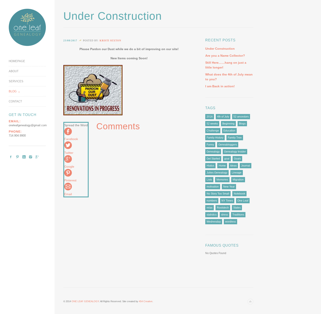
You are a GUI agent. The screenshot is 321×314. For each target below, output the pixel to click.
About (14, 71)
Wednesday (214, 221)
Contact (15, 101)
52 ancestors (241, 116)
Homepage (17, 61)
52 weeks (212, 123)
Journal (245, 165)
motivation (213, 186)
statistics (212, 214)
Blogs (242, 123)
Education (229, 130)
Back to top (250, 302)
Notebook (239, 193)
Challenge (213, 130)
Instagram (30, 157)
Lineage (237, 172)
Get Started (213, 158)
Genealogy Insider (235, 151)
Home (222, 165)
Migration (238, 179)
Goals (237, 158)
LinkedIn (24, 157)
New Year (229, 186)
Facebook (11, 157)
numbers (212, 200)
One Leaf (242, 200)
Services (16, 81)
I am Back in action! (220, 86)
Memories (222, 179)
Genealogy (213, 151)
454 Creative (145, 301)
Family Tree (235, 137)
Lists (209, 179)
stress (224, 214)
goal (227, 158)
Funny (210, 144)
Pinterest (17, 157)
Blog (13, 91)
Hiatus (210, 165)
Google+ (37, 157)
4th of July (223, 116)
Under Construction (220, 48)
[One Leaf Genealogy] (27, 27)
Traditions (238, 214)
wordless (230, 221)
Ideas (233, 165)
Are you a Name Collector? (225, 55)
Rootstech (223, 207)
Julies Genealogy (217, 172)
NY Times (227, 200)
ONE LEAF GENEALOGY (85, 301)
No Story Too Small (218, 193)
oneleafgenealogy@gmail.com (28, 125)
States (237, 207)
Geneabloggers (227, 144)
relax (209, 207)
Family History (215, 137)
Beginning (228, 123)
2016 (210, 116)
